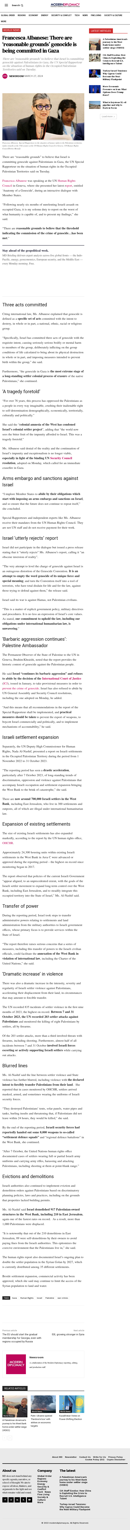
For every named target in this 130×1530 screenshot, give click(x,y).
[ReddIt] (37, 84)
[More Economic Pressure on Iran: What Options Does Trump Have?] (95, 89)
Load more (107, 116)
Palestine (50, 1298)
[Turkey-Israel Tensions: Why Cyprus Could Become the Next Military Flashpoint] (95, 73)
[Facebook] (5, 84)
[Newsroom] (5, 76)
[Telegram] (44, 84)
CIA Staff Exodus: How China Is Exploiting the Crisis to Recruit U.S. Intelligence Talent (114, 59)
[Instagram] (11, 1499)
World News (11, 30)
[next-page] (10, 1438)
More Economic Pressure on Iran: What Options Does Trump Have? (114, 90)
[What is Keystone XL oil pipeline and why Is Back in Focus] (95, 105)
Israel (39, 1298)
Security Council (61, 458)
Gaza (14, 1298)
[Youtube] (29, 1499)
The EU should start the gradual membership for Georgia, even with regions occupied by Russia (21, 1338)
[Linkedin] (29, 84)
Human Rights (27, 1298)
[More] (52, 84)
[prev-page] (4, 1438)
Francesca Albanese (15, 180)
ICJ (5, 683)
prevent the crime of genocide (20, 688)
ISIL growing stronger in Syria (68, 1334)
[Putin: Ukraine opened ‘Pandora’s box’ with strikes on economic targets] (43, 1404)
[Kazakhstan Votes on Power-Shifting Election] (71, 1404)
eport (69, 185)
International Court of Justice (61, 678)
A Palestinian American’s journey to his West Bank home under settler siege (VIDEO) (115, 43)
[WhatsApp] (21, 84)
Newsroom (16, 76)
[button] (18, 5)
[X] (13, 84)
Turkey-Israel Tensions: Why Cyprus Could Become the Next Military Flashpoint (115, 75)
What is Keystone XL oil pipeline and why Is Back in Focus (114, 105)
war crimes (63, 1298)
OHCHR (7, 843)
